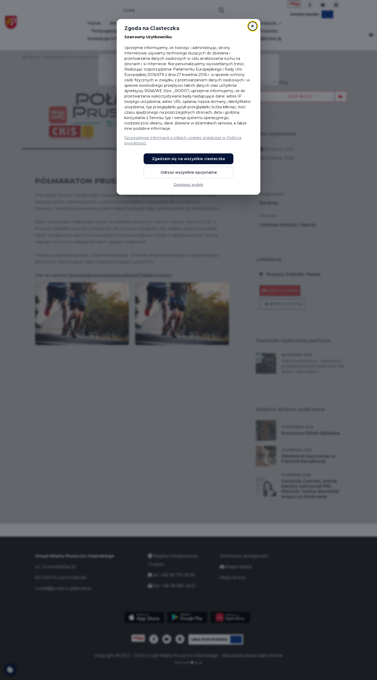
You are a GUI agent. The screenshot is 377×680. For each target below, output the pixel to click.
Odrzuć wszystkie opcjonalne (189, 172)
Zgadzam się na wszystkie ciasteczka (188, 158)
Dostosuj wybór (189, 184)
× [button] (252, 26)
